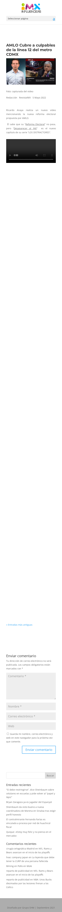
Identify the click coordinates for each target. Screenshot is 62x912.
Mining (10, 866)
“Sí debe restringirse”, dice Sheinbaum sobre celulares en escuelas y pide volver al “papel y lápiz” (28, 230)
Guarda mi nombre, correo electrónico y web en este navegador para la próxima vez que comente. (29, 737)
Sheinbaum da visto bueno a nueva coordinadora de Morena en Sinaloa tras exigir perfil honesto (31, 302)
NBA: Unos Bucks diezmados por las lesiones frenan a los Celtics (29, 883)
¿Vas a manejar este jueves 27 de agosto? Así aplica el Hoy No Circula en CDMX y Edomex (30, 575)
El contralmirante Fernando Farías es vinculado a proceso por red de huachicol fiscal (29, 373)
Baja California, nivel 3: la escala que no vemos (30, 439)
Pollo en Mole (25, 866)
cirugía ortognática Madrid (20, 848)
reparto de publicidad (18, 870)
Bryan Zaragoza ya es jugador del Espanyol (29, 802)
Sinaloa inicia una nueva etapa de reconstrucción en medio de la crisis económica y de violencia (29, 505)
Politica (29, 236)
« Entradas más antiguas (19, 624)
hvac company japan (17, 857)
